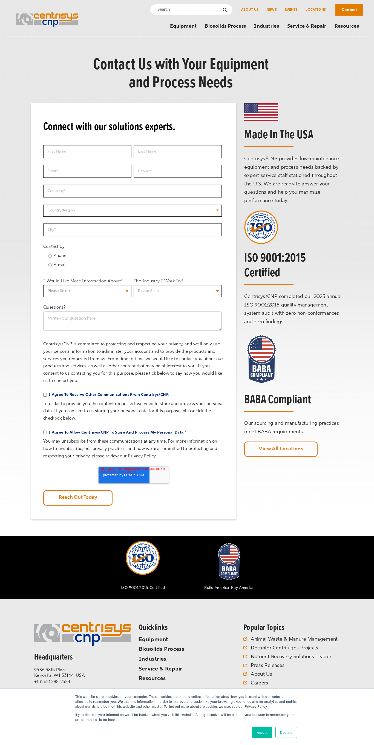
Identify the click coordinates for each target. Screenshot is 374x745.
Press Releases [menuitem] (267, 665)
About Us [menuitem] (250, 10)
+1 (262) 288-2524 (52, 682)
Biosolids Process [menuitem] (225, 26)
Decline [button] (286, 732)
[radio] (135, 256)
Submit (225, 10)
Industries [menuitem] (266, 26)
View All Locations (281, 449)
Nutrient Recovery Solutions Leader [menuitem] (291, 657)
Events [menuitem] (291, 10)
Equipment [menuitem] (183, 26)
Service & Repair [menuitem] (306, 26)
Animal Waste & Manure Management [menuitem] (294, 639)
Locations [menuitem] (316, 10)
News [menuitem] (272, 10)
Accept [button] (262, 732)
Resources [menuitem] (347, 26)
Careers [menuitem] (259, 683)
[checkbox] (132, 261)
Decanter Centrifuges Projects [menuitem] (284, 648)
